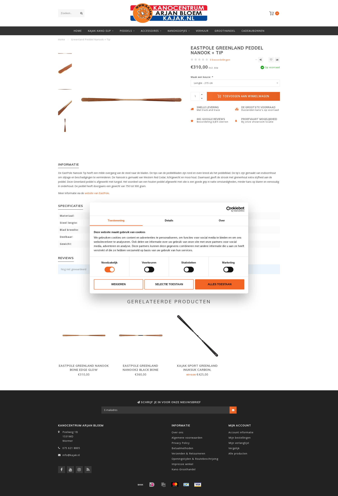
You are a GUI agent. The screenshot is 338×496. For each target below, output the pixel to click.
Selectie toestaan (169, 284)
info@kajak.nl (71, 455)
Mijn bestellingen (240, 437)
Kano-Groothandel (184, 469)
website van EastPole (97, 193)
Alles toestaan (219, 284)
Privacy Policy (181, 443)
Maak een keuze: (202, 77)
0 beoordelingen (220, 59)
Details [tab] (169, 220)
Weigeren (118, 284)
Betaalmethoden (182, 448)
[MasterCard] (174, 484)
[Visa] (197, 484)
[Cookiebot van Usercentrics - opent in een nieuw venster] (229, 209)
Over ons (177, 432)
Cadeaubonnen (253, 30)
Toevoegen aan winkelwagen (245, 96)
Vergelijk (234, 448)
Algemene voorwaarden (187, 437)
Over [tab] (222, 220)
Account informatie (241, 432)
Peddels (126, 30)
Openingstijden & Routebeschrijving (195, 458)
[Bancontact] (186, 484)
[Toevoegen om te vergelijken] (277, 59)
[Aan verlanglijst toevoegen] (271, 59)
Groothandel (225, 30)
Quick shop (85, 364)
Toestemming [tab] (116, 220)
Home (78, 30)
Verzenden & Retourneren (188, 453)
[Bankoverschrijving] (140, 484)
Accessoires (150, 30)
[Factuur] (163, 484)
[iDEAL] (152, 484)
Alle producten (238, 453)
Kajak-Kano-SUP (99, 30)
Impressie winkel (182, 464)
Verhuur (202, 30)
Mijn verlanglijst (239, 443)
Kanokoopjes (177, 30)
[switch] (149, 269)
